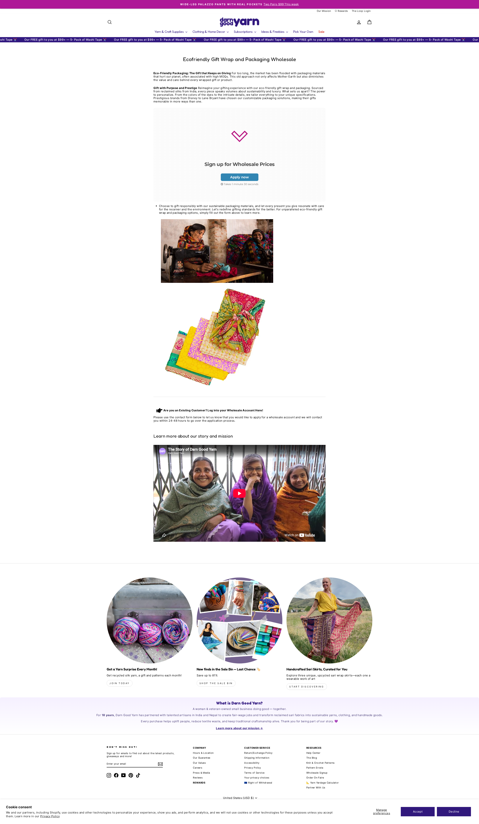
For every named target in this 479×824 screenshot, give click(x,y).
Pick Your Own (303, 32)
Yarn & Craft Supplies (169, 32)
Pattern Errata (314, 767)
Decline (454, 811)
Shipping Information (256, 757)
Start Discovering (306, 686)
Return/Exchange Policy (258, 753)
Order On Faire (315, 777)
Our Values (199, 762)
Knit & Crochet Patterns (320, 762)
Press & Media (201, 772)
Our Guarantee (201, 757)
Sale (321, 32)
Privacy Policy (50, 816)
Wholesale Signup (316, 772)
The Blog (311, 757)
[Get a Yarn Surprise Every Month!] (150, 620)
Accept (417, 811)
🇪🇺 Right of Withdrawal (258, 782)
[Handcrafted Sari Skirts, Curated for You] (329, 620)
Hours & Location (203, 753)
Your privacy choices (256, 777)
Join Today (119, 683)
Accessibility (251, 762)
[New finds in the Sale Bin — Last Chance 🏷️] (240, 620)
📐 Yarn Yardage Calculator (322, 782)
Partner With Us (315, 787)
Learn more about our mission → (239, 728)
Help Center (313, 753)
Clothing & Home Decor (209, 32)
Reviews (198, 777)
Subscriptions (243, 32)
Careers (197, 767)
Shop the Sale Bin (216, 683)
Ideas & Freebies (273, 32)
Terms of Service (254, 772)
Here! (259, 410)
